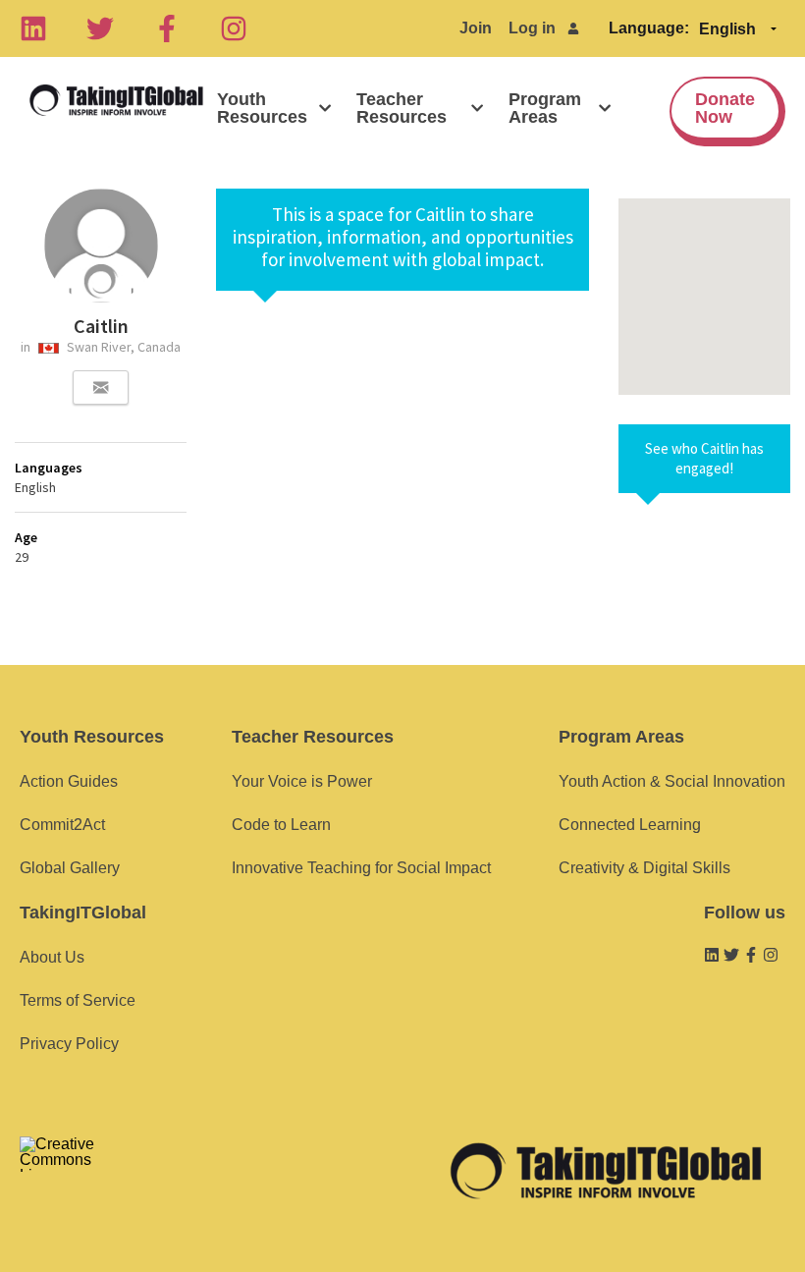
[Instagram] (233, 28)
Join (475, 28)
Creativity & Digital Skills (644, 867)
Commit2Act (62, 824)
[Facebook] (167, 28)
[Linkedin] (33, 28)
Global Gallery (70, 867)
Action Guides (69, 781)
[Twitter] (100, 28)
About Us (52, 957)
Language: (649, 28)
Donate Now (725, 108)
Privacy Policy (69, 1043)
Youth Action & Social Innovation (672, 781)
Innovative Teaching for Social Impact (361, 867)
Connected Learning (630, 824)
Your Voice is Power (302, 781)
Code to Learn (281, 824)
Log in (532, 28)
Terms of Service (77, 1000)
